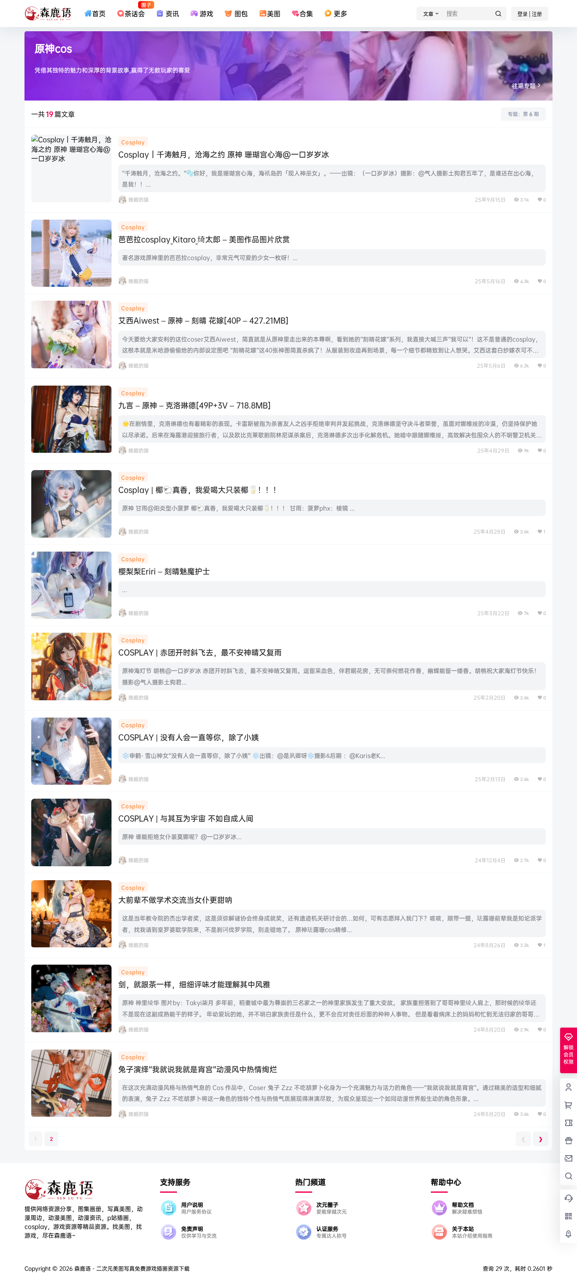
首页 (99, 13)
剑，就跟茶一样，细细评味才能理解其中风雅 (194, 984)
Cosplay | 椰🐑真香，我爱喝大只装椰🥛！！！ (199, 489)
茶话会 (135, 9)
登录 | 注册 (529, 14)
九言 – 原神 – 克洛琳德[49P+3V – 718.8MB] (194, 405)
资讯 (172, 13)
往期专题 (524, 86)
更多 (340, 13)
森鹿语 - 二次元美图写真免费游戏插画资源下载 (131, 1268)
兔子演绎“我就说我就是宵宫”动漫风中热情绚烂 (197, 1069)
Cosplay (133, 142)
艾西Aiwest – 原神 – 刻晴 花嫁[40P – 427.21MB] (203, 320)
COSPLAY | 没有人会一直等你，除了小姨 (189, 737)
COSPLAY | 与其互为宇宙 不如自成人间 (185, 818)
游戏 (206, 13)
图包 (241, 13)
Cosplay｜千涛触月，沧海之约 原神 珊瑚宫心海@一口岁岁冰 (223, 154)
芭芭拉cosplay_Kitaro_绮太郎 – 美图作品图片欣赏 (204, 239)
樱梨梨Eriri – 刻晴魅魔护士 (164, 571)
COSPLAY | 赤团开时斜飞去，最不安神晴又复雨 (200, 652)
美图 (273, 13)
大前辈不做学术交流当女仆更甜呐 (175, 900)
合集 (306, 13)
